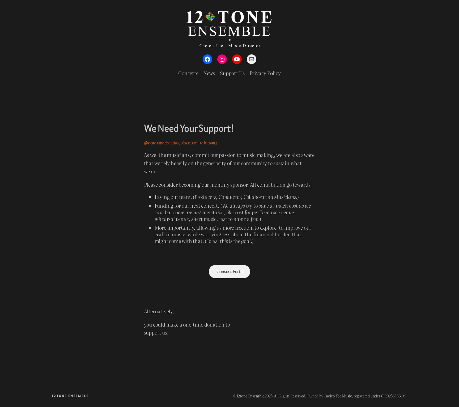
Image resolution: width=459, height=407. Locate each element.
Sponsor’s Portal (230, 271)
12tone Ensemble (70, 395)
